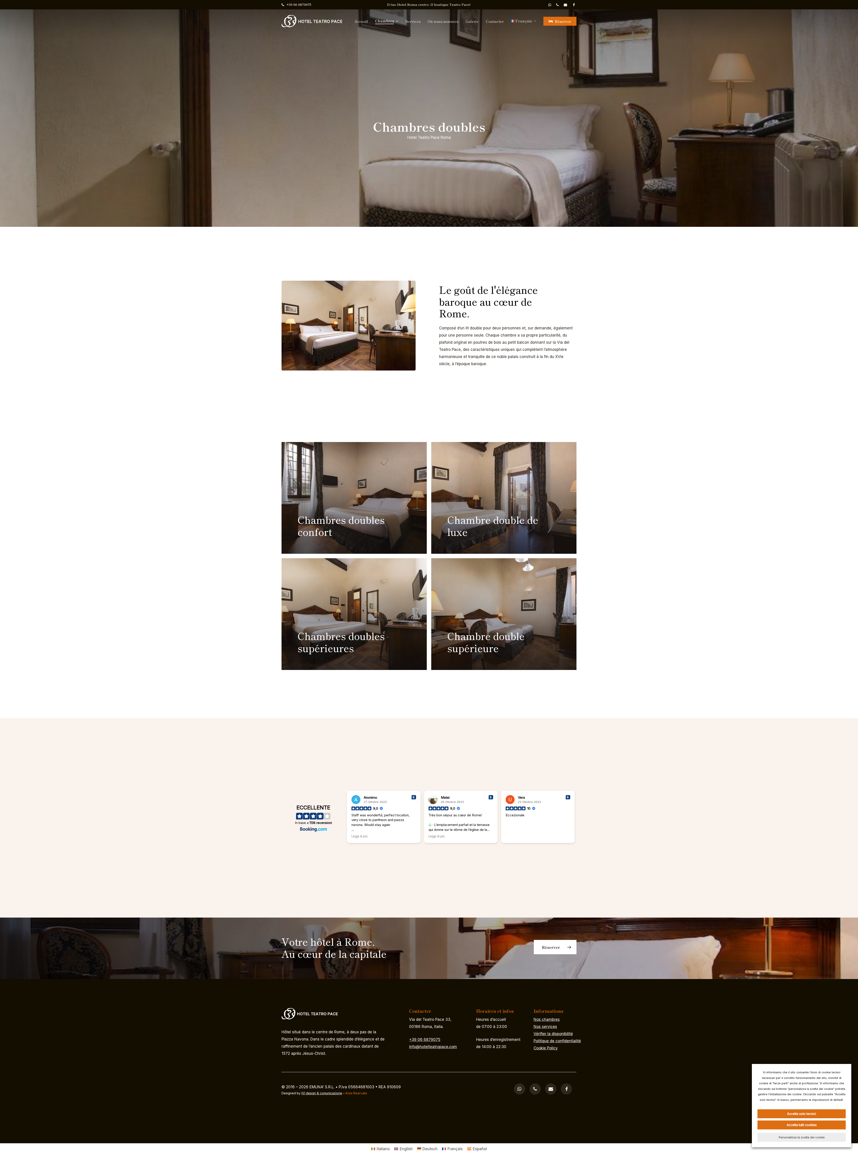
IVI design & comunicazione (321, 1093)
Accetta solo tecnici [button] (801, 1114)
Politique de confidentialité (557, 1041)
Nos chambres (547, 1019)
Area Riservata (356, 1093)
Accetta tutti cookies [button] (802, 1125)
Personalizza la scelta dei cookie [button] (802, 1137)
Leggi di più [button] (359, 836)
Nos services (545, 1026)
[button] (555, 947)
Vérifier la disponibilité (553, 1034)
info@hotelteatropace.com (433, 1046)
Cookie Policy (546, 1048)
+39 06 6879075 (424, 1039)
